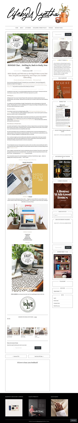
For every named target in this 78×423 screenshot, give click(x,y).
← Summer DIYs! (16, 356)
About (21, 27)
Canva (35, 316)
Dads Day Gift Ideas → (39, 356)
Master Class (27, 237)
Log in (55, 298)
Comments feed (57, 303)
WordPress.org (57, 305)
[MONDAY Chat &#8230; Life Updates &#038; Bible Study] (27, 331)
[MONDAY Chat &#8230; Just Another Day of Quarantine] (13, 331)
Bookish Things (59, 27)
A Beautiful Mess (27, 238)
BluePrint (27, 235)
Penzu (30, 196)
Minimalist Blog (39, 421)
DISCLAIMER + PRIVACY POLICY (40, 27)
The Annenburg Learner (27, 239)
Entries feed (56, 300)
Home (16, 27)
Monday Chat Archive (27, 162)
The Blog (51, 27)
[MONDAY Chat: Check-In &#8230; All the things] (41, 331)
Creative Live (27, 234)
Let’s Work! (28, 27)
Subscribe (38, 347)
